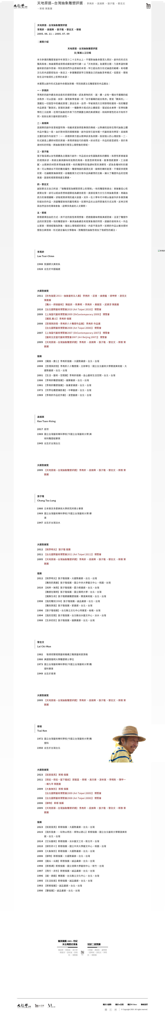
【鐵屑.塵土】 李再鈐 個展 (57, 318)
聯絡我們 (144, 1004)
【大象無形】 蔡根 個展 (56, 788)
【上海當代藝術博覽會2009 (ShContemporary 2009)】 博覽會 (77, 314)
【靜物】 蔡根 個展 (54, 803)
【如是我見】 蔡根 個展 (56, 774)
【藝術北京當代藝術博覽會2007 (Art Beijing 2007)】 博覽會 (75, 337)
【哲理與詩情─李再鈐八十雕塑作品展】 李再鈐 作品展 (72, 323)
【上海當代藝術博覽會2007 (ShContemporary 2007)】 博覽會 (77, 332)
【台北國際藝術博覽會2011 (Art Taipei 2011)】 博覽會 (72, 554)
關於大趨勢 (107, 1004)
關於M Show (132, 1004)
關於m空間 (119, 1004)
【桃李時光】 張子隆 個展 (57, 549)
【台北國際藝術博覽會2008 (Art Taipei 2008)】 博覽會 (72, 327)
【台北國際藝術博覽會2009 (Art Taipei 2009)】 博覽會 (72, 793)
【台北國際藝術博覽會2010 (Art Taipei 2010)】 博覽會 (72, 309)
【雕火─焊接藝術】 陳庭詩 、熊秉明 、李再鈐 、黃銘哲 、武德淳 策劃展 (81, 304)
